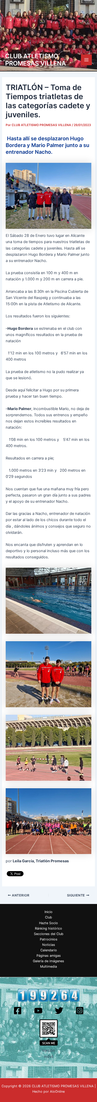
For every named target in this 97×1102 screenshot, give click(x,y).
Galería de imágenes (48, 961)
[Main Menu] (86, 59)
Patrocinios (48, 939)
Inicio (48, 912)
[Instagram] (79, 1010)
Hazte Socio (48, 923)
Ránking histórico (48, 928)
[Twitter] (59, 1010)
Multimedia (48, 966)
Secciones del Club (48, 934)
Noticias (48, 945)
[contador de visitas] (49, 995)
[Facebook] (17, 1010)
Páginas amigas (48, 956)
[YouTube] (38, 1010)
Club (48, 917)
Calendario (48, 950)
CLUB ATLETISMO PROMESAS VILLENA (35, 59)
